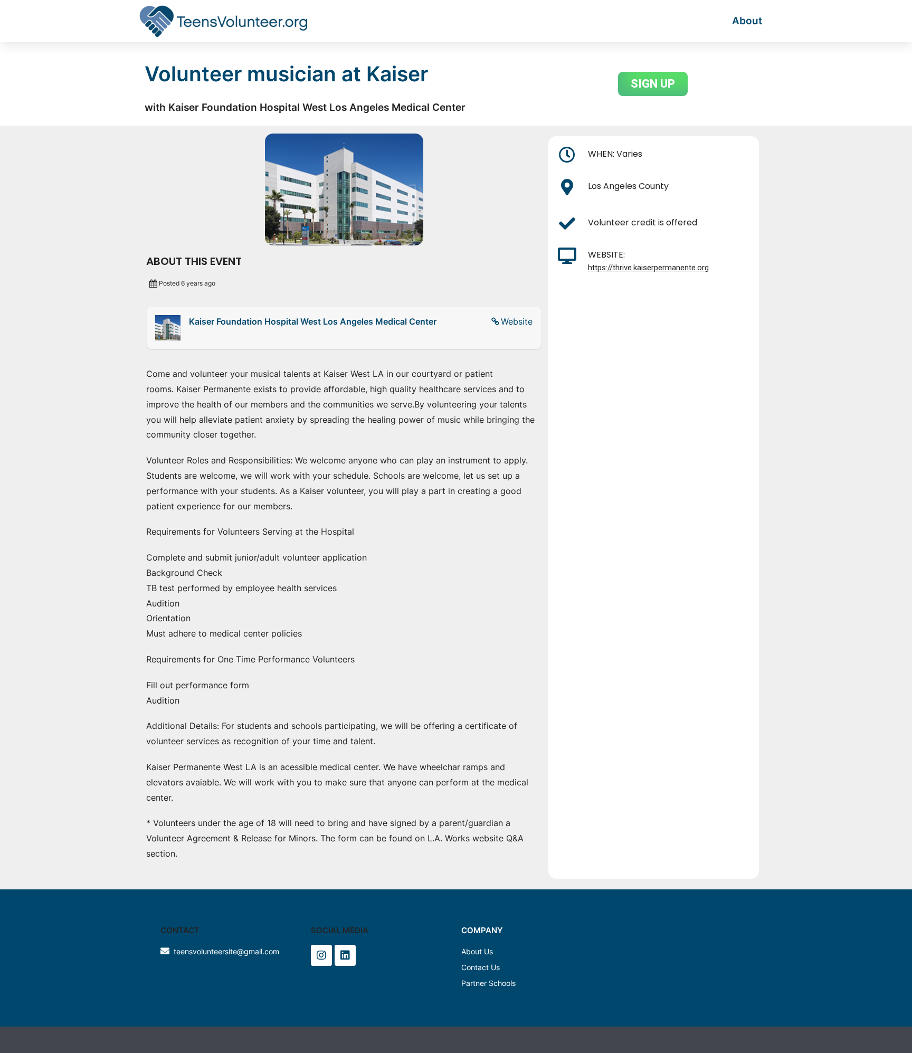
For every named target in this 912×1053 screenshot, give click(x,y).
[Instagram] (321, 955)
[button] (653, 84)
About (747, 21)
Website (517, 321)
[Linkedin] (345, 955)
